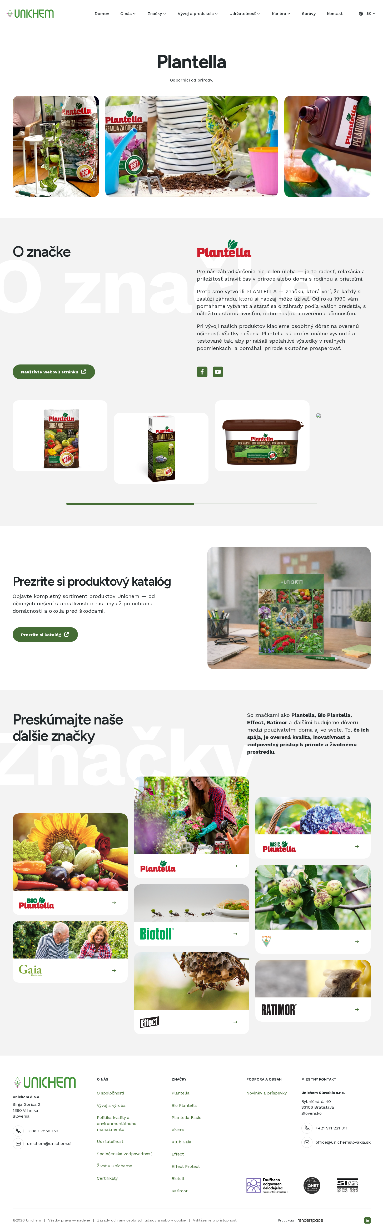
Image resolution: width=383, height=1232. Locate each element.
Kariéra (279, 13)
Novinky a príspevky (266, 1093)
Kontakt (335, 13)
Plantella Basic (186, 1117)
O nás (126, 13)
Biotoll (178, 1178)
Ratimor (180, 1190)
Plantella (181, 1093)
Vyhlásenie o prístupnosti (215, 1220)
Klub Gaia (181, 1141)
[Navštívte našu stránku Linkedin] (367, 1220)
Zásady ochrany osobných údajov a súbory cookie (141, 1220)
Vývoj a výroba (111, 1105)
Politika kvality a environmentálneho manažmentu (116, 1123)
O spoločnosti (110, 1093)
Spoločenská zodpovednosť (124, 1153)
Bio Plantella (184, 1105)
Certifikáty (107, 1178)
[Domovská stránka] (44, 1082)
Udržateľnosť (243, 13)
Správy (309, 13)
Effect (178, 1154)
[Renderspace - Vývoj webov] (311, 1220)
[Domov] (30, 13)
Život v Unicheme (114, 1165)
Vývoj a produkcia (196, 13)
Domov (101, 13)
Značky (154, 13)
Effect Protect (186, 1166)
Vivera (178, 1129)
